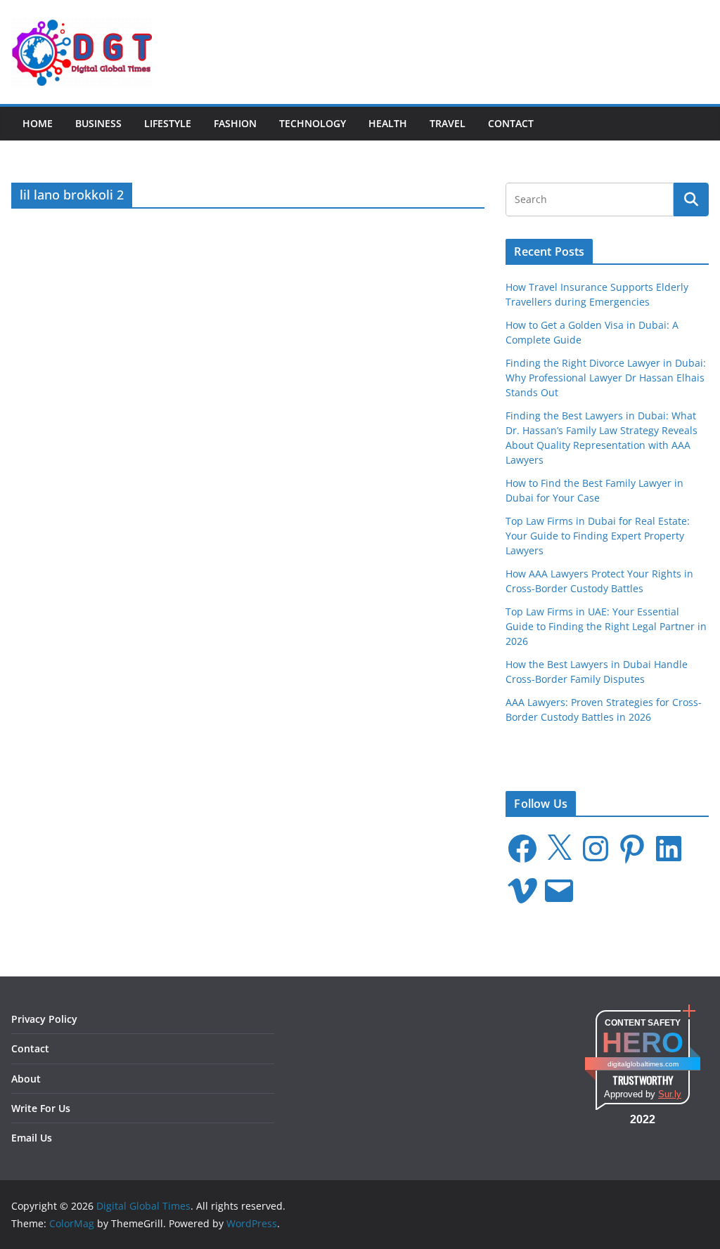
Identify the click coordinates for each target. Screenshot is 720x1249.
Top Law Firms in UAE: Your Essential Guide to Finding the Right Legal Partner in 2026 (606, 626)
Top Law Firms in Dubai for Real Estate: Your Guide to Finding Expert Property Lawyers (598, 535)
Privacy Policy (44, 1019)
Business (98, 123)
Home (37, 123)
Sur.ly (669, 1094)
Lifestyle (167, 123)
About (26, 1078)
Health (387, 123)
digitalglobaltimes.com (643, 1064)
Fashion (235, 123)
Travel (447, 123)
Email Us (31, 1137)
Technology (312, 123)
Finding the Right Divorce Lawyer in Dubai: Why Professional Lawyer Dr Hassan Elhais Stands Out (606, 377)
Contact (511, 123)
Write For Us (40, 1108)
